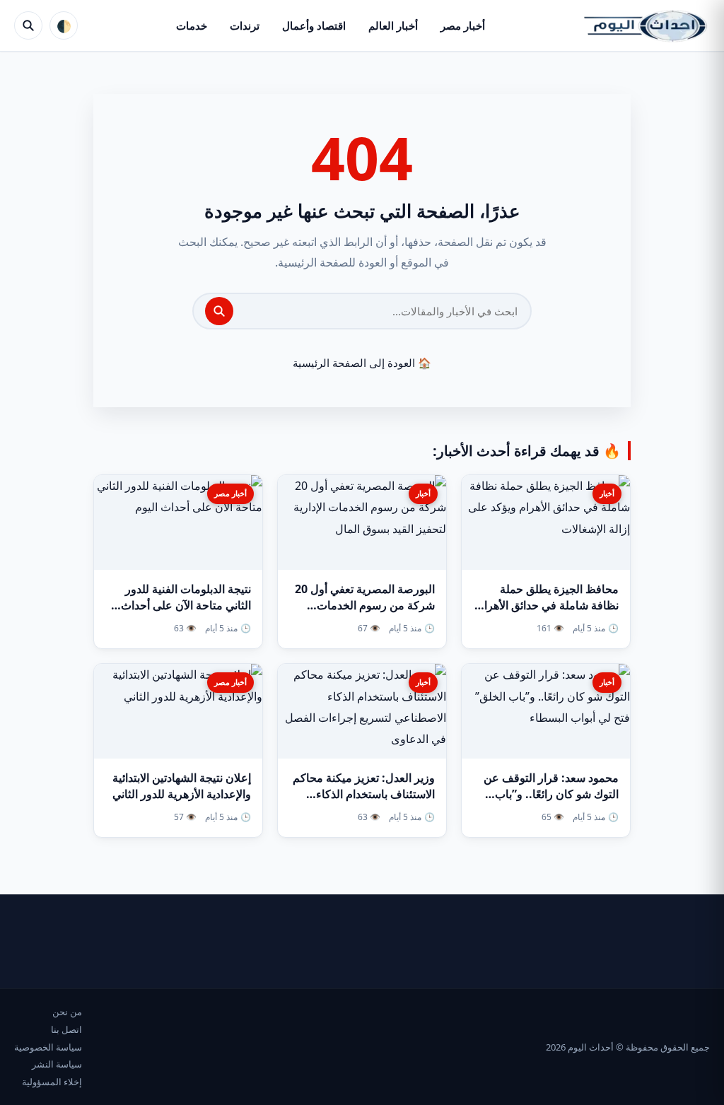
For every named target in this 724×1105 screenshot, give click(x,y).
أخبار (607, 493)
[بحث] (219, 311)
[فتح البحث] (28, 25)
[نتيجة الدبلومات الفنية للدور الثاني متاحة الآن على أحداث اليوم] (178, 522)
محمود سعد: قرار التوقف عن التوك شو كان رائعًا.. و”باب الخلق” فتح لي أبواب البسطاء (551, 794)
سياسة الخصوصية (48, 1047)
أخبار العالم (393, 25)
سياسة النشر (57, 1064)
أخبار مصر (462, 25)
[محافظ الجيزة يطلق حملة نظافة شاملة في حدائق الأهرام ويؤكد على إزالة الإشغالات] (546, 522)
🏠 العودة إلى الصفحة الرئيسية (362, 363)
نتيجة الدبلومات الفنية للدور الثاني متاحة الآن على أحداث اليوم (186, 605)
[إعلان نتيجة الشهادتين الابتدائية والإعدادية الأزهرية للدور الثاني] (178, 711)
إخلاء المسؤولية (52, 1081)
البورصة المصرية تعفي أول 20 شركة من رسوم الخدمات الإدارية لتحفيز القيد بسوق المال (362, 605)
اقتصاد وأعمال (314, 25)
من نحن (67, 1011)
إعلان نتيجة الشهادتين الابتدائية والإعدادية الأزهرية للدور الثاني (181, 786)
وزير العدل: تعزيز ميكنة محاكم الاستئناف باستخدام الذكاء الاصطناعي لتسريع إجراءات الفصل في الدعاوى (364, 802)
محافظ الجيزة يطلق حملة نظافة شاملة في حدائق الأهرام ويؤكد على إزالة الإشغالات (548, 605)
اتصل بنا (66, 1029)
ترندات (244, 25)
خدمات (191, 25)
